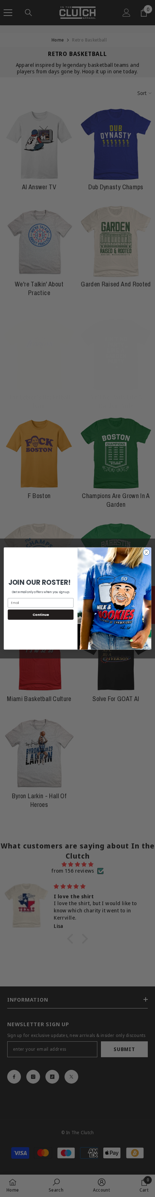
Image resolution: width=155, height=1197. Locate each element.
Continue (40, 614)
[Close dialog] (146, 552)
